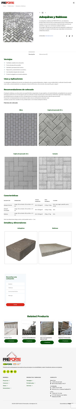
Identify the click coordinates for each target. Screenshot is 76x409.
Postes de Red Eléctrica (28, 337)
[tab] (32, 54)
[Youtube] (11, 371)
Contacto (5, 383)
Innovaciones (6, 388)
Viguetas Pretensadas (64, 337)
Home (4, 6)
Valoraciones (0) (43, 54)
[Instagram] (8, 371)
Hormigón (29, 380)
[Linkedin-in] (15, 371)
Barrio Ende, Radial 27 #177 (59, 383)
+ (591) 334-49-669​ (57, 382)
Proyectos (5, 380)
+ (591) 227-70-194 (57, 393)
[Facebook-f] (4, 371)
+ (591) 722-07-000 (57, 387)
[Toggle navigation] (62, 2)
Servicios (29, 385)
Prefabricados (11, 6)
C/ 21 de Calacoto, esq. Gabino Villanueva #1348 (59, 395)
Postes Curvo (8, 337)
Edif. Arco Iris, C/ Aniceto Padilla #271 (61, 389)
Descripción (32, 54)
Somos (4, 385)
